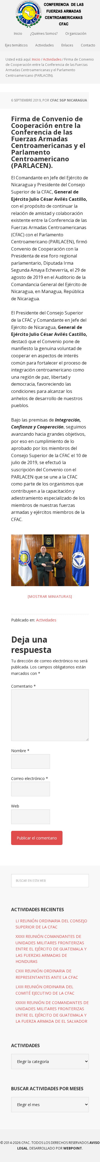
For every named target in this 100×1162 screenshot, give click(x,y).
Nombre (20, 750)
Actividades (46, 620)
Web (15, 806)
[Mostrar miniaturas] (50, 596)
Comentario (23, 686)
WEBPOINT (72, 1148)
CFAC (50, 14)
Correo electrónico (29, 778)
